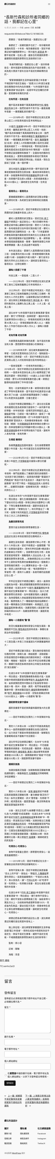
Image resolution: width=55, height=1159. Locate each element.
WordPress (16, 1153)
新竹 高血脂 (36, 680)
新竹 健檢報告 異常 (22, 752)
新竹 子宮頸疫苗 (21, 461)
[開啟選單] (49, 4)
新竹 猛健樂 (17, 126)
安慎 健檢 (33, 791)
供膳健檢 (32, 175)
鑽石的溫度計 (10, 4)
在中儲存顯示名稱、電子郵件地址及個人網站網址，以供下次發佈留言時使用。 (28, 1075)
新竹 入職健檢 (39, 873)
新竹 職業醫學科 (38, 136)
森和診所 (34, 483)
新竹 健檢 (30, 690)
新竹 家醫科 (21, 169)
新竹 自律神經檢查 (24, 817)
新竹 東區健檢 (14, 693)
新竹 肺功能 (34, 300)
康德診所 (19, 445)
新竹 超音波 (39, 52)
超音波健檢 (9, 430)
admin (27, 28)
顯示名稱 (9, 1036)
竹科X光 (31, 880)
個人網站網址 (10, 1061)
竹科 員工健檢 (28, 892)
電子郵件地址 (11, 1049)
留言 (7, 1007)
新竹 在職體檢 (31, 773)
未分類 (37, 28)
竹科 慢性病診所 (21, 629)
